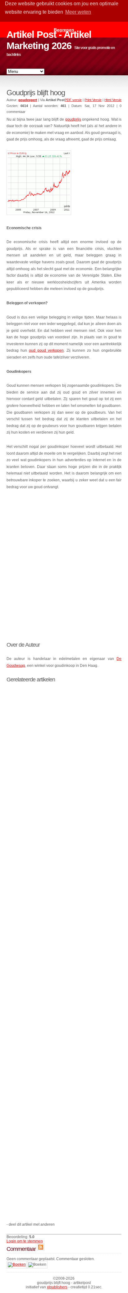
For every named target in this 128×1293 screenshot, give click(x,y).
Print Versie (93, 100)
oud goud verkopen (46, 350)
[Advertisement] (64, 562)
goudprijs (73, 119)
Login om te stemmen (25, 1241)
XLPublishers (57, 1287)
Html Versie (112, 100)
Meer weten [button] (78, 12)
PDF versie (73, 100)
